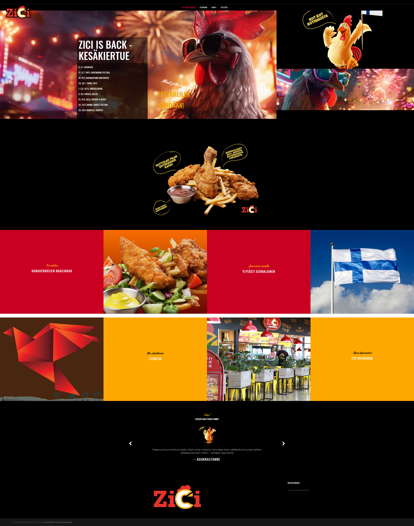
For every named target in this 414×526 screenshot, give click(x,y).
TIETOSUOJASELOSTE (64, 522)
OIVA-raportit (50, 522)
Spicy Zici (351, 71)
